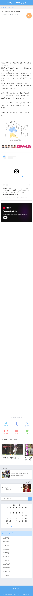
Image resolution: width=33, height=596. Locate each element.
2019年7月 (6, 538)
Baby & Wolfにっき (16, 2)
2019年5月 (6, 545)
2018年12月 (6, 564)
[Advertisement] (16, 41)
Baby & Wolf (15, 197)
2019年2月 (6, 556)
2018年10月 (6, 571)
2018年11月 (6, 568)
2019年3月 (6, 553)
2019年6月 (6, 542)
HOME (18, 589)
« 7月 (10, 526)
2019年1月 (6, 560)
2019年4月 (6, 549)
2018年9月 (6, 575)
